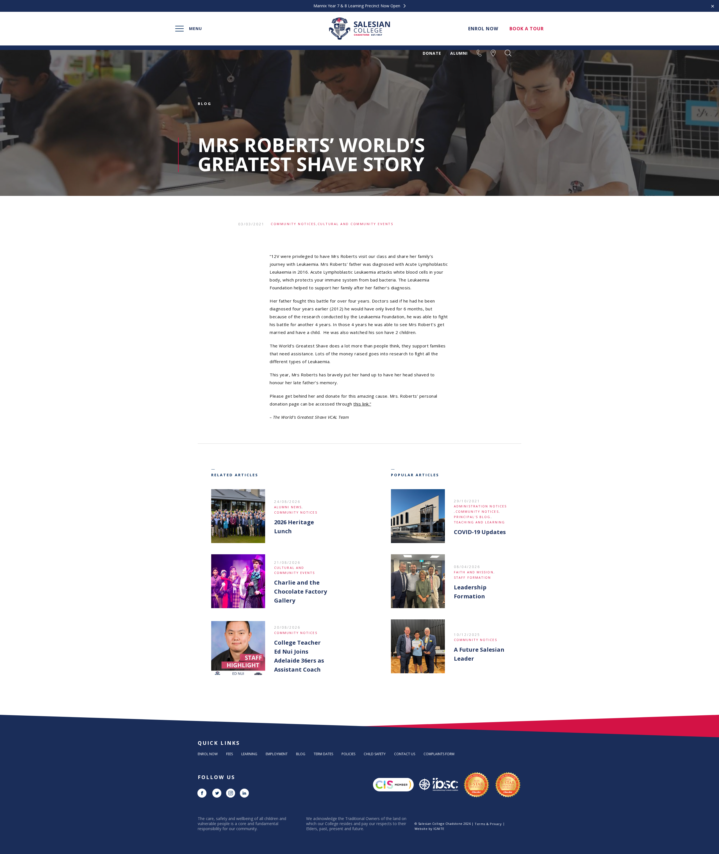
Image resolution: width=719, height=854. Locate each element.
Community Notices (293, 224)
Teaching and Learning (479, 522)
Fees (229, 754)
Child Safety (375, 754)
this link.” (362, 404)
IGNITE (438, 828)
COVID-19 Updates (480, 532)
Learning (249, 754)
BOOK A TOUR (526, 29)
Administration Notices (480, 506)
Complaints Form (439, 754)
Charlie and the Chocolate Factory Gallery (300, 591)
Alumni (459, 53)
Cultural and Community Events (355, 224)
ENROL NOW (483, 29)
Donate (432, 53)
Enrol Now (208, 754)
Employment (277, 754)
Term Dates (323, 754)
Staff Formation (472, 577)
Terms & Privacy (488, 824)
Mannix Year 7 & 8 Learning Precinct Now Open (357, 5)
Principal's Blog (472, 517)
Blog (300, 754)
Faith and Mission (473, 572)
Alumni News (288, 507)
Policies (348, 754)
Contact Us (404, 754)
